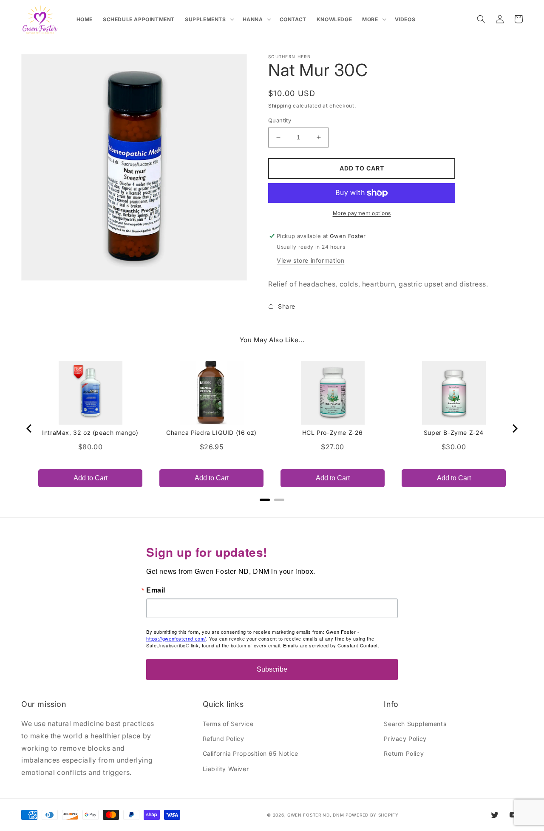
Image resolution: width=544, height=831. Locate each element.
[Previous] (29, 428)
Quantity (279, 120)
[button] (209, 19)
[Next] (514, 428)
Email (155, 590)
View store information (310, 260)
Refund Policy (223, 738)
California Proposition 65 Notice (250, 753)
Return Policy (404, 753)
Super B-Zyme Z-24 (454, 432)
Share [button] (286, 306)
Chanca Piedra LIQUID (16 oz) (211, 432)
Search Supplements (415, 723)
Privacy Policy (405, 738)
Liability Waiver (226, 768)
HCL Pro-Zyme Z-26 (332, 432)
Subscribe (272, 669)
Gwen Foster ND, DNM (315, 814)
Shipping (280, 105)
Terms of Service (228, 723)
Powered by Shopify (372, 814)
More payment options (362, 213)
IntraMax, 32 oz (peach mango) (90, 432)
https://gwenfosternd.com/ (176, 638)
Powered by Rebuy (272, 511)
